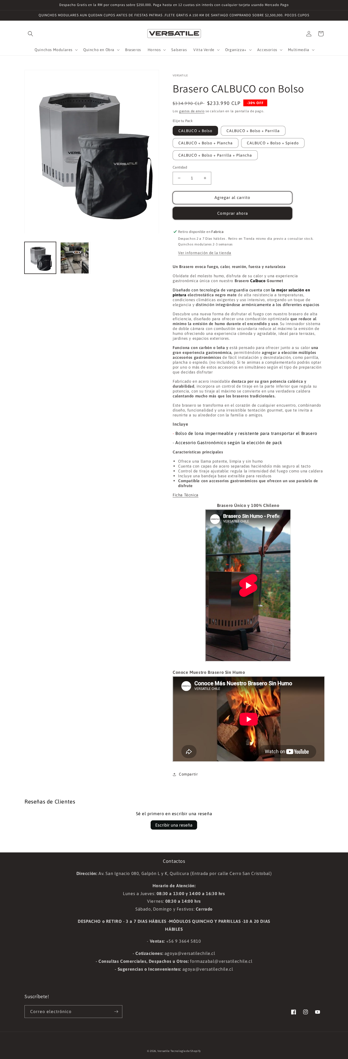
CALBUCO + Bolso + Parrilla (253, 131)
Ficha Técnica (185, 495)
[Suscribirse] (116, 1011)
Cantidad (180, 167)
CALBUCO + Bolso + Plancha (205, 143)
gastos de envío (192, 111)
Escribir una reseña (173, 825)
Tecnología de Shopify (185, 1050)
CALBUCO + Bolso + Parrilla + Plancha (215, 155)
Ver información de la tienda (204, 253)
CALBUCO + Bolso (195, 131)
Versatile (163, 1050)
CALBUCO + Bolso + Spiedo (273, 143)
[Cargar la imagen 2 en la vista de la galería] (74, 258)
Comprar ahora (232, 213)
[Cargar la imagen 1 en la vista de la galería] (40, 258)
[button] (30, 34)
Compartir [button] (188, 774)
